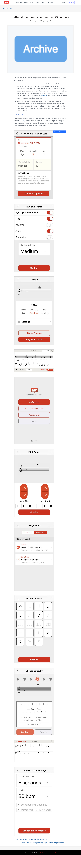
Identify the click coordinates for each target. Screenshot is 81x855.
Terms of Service (43, 852)
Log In (63, 2)
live (23, 121)
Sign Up (71, 2)
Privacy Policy (52, 852)
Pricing (26, 2)
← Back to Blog (7, 8)
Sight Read (19, 2)
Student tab (44, 96)
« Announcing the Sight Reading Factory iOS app (31, 839)
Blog (31, 2)
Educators (50, 2)
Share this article (60, 132)
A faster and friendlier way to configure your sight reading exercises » (42, 843)
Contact (36, 2)
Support (42, 2)
